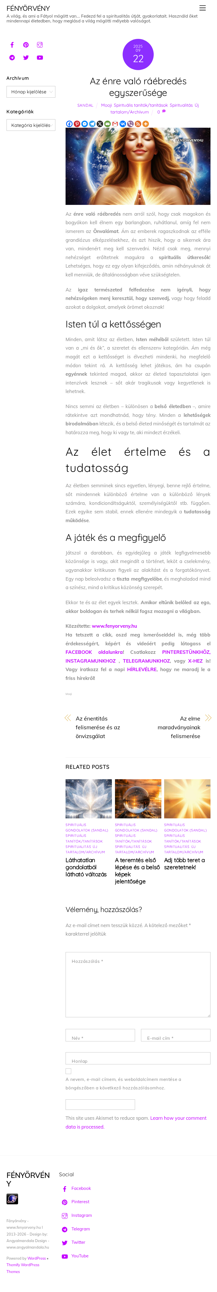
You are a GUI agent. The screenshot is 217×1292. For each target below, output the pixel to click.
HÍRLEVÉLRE (142, 669)
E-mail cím (160, 1038)
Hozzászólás (87, 961)
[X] (100, 124)
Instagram (81, 1215)
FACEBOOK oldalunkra (94, 652)
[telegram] (12, 57)
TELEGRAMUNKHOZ (146, 661)
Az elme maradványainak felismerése (179, 727)
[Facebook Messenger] (84, 124)
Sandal (85, 105)
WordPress (36, 1258)
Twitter (77, 1242)
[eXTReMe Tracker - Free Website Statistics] (12, 1202)
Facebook (80, 1188)
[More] (145, 124)
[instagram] (39, 44)
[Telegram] (92, 124)
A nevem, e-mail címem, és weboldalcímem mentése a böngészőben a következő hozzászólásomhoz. (123, 1084)
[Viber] (130, 124)
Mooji (106, 105)
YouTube (79, 1256)
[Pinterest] (77, 124)
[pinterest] (26, 44)
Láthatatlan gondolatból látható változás (86, 867)
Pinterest (79, 1201)
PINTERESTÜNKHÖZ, (186, 652)
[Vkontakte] (123, 124)
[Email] (107, 124)
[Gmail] (115, 124)
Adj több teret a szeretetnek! (184, 863)
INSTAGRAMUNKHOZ (91, 661)
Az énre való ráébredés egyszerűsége (138, 86)
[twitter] (26, 57)
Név (77, 1038)
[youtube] (39, 57)
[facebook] (12, 44)
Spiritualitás (181, 105)
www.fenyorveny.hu (114, 626)
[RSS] (138, 124)
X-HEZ (195, 661)
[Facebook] (69, 124)
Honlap (80, 1061)
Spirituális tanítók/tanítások (141, 105)
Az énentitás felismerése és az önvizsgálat (98, 727)
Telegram (80, 1229)
